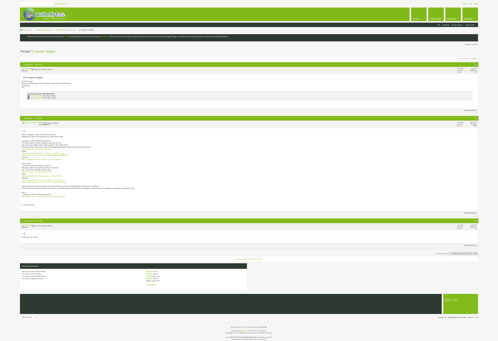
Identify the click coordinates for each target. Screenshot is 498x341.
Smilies (149, 274)
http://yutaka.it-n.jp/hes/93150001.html (37, 149)
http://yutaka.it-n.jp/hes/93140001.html (37, 172)
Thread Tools (463, 59)
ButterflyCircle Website (457, 317)
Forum (30, 30)
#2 (476, 118)
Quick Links (470, 25)
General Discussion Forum (65, 30)
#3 (476, 221)
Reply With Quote (470, 110)
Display (473, 59)
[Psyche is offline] (29, 122)
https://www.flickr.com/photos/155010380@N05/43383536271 (45, 155)
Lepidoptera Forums (44, 30)
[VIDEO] (149, 278)
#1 (476, 64)
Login (475, 3)
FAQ (438, 25)
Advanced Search (61, 3)
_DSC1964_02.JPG (36, 96)
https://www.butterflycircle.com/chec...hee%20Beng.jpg (43, 153)
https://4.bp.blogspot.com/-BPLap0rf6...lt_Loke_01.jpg (42, 180)
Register (465, 3)
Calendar (446, 25)
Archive (470, 317)
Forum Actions (457, 25)
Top (475, 253)
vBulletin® (245, 330)
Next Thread (256, 259)
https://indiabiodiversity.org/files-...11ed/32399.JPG (41, 159)
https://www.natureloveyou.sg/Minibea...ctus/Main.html (43, 196)
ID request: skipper (43, 51)
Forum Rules (151, 284)
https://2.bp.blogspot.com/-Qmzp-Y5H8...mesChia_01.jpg (43, 182)
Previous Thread (243, 259)
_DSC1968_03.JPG (36, 98)
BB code (149, 271)
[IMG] (148, 276)
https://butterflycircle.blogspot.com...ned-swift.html (41, 176)
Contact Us (442, 317)
